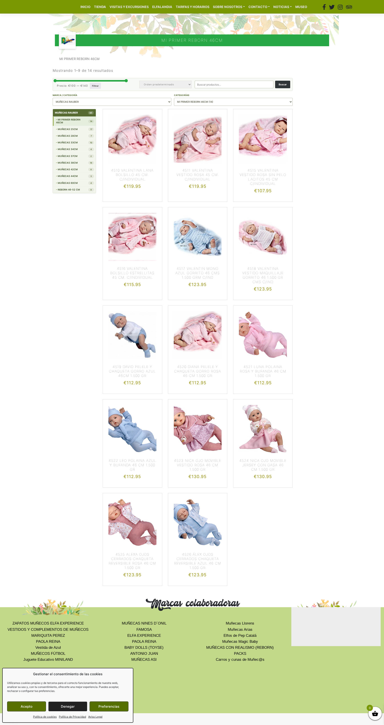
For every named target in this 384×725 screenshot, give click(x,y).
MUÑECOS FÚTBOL (48, 653)
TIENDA (100, 7)
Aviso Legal (95, 716)
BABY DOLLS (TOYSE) (144, 647)
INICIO (85, 7)
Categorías (182, 95)
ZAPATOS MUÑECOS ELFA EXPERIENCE (48, 623)
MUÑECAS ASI (144, 659)
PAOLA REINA (48, 641)
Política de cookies (45, 716)
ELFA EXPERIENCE (144, 635)
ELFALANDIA (162, 7)
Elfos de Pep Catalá (240, 635)
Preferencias (108, 706)
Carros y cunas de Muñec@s (240, 659)
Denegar (68, 706)
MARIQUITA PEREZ (48, 635)
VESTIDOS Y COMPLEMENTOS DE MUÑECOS (48, 629)
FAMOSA (144, 629)
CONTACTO (257, 7)
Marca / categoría (65, 95)
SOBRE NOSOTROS (227, 7)
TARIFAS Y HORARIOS (192, 7)
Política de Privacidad (72, 716)
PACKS (240, 653)
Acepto (26, 706)
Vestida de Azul (48, 647)
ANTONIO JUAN (144, 653)
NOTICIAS (281, 7)
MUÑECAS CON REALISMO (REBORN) (240, 647)
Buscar (283, 84)
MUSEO (301, 7)
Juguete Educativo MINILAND (48, 659)
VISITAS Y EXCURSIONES (129, 7)
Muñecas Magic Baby (240, 641)
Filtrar (95, 85)
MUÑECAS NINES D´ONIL (144, 623)
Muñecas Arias (240, 629)
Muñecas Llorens (240, 623)
